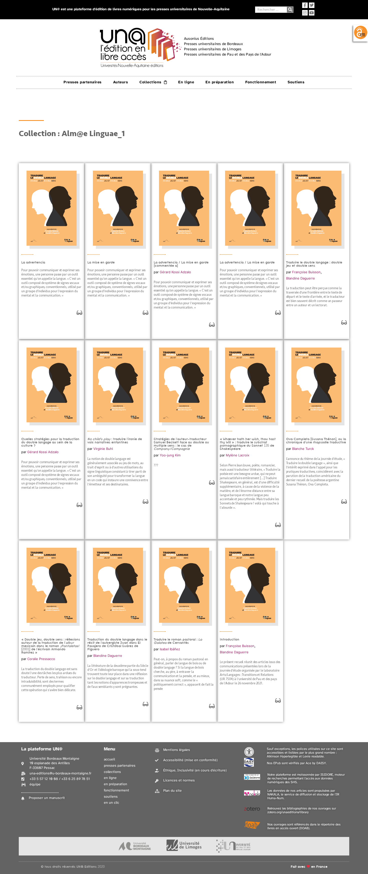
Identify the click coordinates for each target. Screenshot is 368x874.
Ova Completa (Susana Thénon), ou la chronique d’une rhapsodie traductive (316, 440)
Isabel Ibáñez (170, 649)
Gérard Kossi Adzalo (175, 272)
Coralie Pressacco (41, 659)
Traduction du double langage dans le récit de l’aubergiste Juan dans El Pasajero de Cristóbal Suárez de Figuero (117, 644)
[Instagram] (305, 13)
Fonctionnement (260, 82)
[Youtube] (311, 13)
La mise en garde (101, 262)
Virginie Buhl (103, 449)
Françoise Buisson (306, 272)
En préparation (220, 82)
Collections (150, 82)
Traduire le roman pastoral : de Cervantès (178, 641)
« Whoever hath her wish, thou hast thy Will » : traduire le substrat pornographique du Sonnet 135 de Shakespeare (248, 444)
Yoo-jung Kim (170, 455)
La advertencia (33, 262)
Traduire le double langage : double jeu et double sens (314, 264)
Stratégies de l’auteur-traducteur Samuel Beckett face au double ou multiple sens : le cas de (181, 444)
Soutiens (296, 82)
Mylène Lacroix (237, 455)
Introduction (229, 639)
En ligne (186, 82)
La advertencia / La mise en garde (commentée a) (181, 264)
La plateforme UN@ (42, 749)
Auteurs (120, 82)
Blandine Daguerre (300, 278)
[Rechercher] (290, 10)
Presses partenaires (83, 82)
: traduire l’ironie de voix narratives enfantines (114, 440)
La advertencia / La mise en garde (247, 262)
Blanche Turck (303, 449)
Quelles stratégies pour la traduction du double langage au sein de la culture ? (50, 442)
